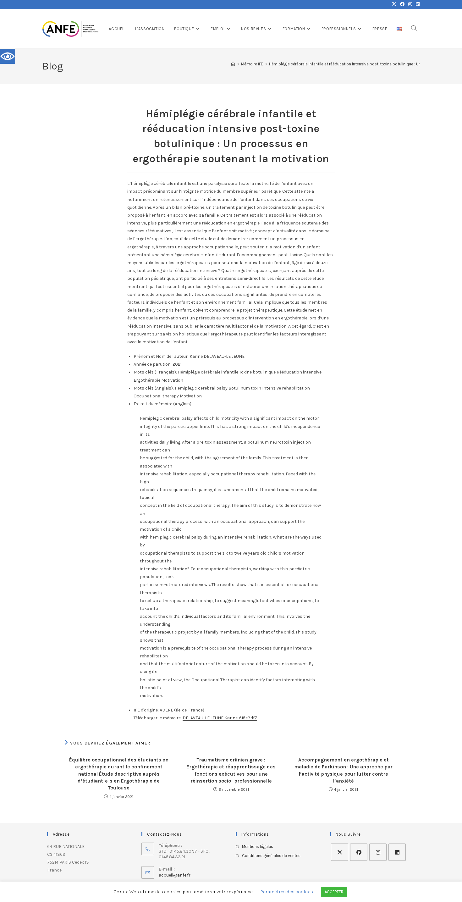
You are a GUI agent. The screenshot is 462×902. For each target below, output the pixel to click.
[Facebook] (358, 852)
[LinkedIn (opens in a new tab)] (417, 4)
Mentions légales (257, 846)
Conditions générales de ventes (271, 855)
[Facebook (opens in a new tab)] (402, 4)
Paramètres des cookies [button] (287, 891)
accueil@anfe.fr (174, 875)
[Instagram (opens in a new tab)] (410, 4)
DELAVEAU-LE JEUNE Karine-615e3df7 (220, 718)
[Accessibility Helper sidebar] (7, 56)
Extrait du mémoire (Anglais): (163, 404)
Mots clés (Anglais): (154, 388)
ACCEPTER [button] (334, 891)
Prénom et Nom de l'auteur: (161, 356)
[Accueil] (233, 64)
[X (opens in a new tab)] (394, 4)
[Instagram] (378, 852)
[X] (339, 852)
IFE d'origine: (146, 710)
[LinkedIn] (397, 852)
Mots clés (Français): (155, 372)
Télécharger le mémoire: (158, 718)
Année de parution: (153, 364)
